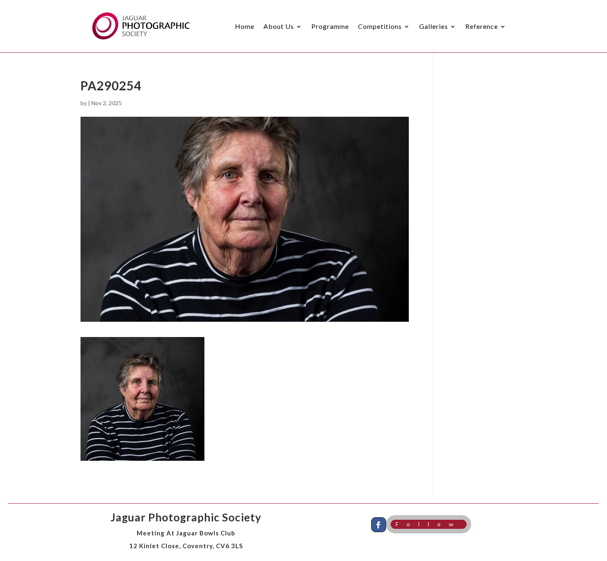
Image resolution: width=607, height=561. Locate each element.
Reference (481, 26)
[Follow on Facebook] (378, 524)
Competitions (380, 26)
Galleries (433, 26)
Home (244, 26)
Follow (429, 524)
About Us (278, 26)
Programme (330, 26)
